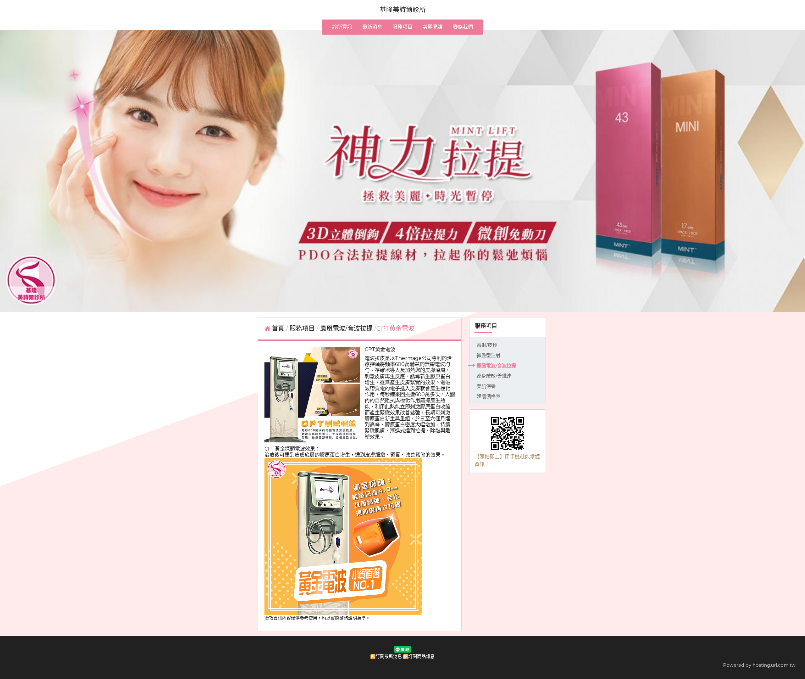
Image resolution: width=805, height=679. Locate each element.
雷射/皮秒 (487, 345)
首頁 (278, 328)
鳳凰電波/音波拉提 (496, 365)
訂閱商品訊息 (421, 656)
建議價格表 (488, 396)
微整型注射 (488, 355)
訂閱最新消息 (388, 656)
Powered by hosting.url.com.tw (759, 665)
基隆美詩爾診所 (403, 10)
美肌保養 (486, 386)
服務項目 (303, 328)
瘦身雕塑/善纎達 (494, 376)
